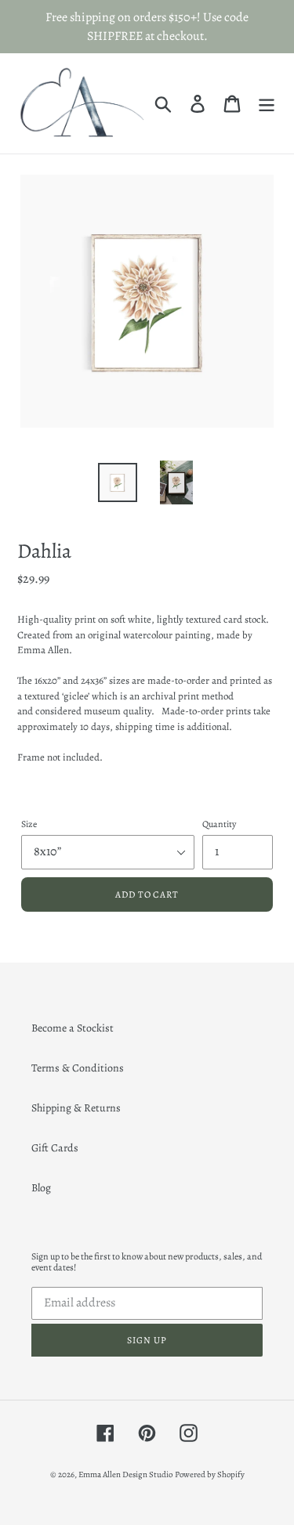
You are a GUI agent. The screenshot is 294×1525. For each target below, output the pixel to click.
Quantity (219, 824)
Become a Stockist (72, 1028)
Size (29, 824)
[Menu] (266, 103)
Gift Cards (54, 1147)
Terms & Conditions (77, 1068)
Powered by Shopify (210, 1474)
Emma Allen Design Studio (125, 1474)
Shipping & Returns (76, 1107)
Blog (41, 1187)
